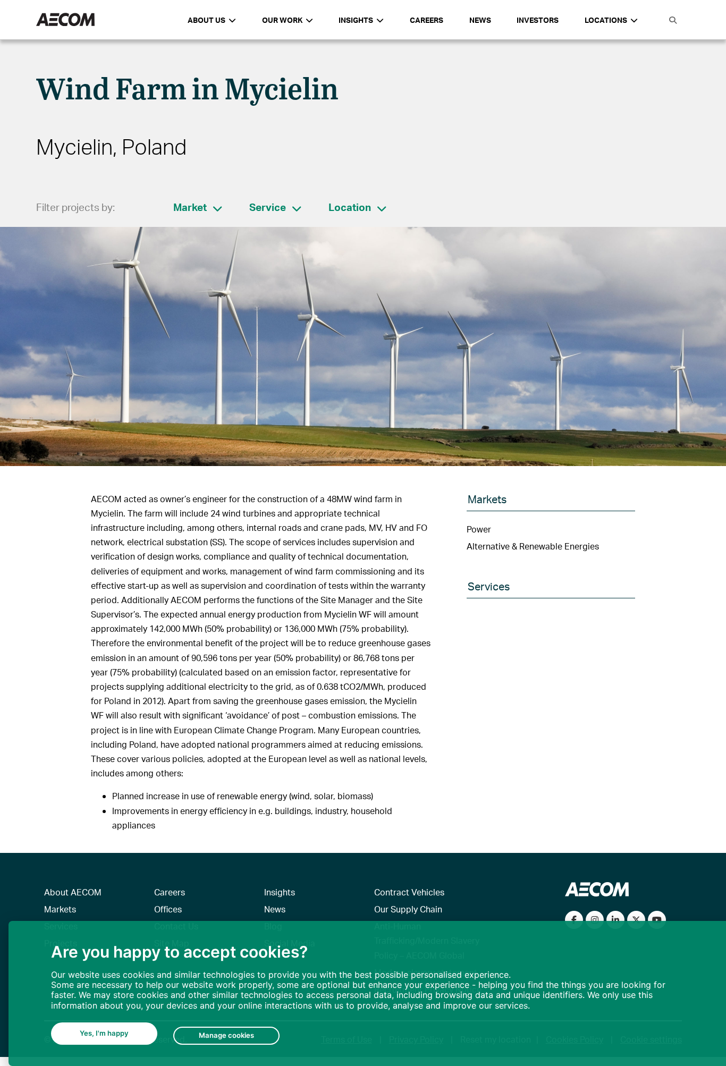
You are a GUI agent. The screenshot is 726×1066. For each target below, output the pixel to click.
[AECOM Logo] (65, 20)
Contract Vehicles (409, 892)
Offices (168, 909)
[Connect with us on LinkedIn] (615, 920)
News (480, 19)
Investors (538, 19)
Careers (426, 19)
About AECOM (73, 892)
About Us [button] (206, 19)
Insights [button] (356, 19)
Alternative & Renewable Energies (533, 546)
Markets (60, 909)
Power (479, 529)
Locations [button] (606, 19)
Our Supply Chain (408, 909)
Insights (279, 892)
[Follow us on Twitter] (636, 920)
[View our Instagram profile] (595, 920)
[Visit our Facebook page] (574, 920)
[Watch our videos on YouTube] (657, 920)
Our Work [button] (282, 19)
